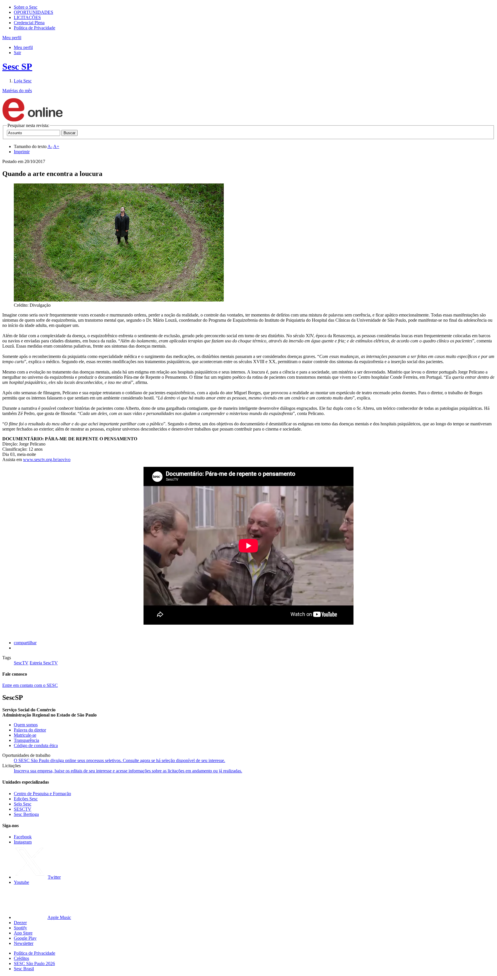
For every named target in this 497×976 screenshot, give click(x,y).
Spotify (20, 927)
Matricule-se (25, 735)
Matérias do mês (17, 90)
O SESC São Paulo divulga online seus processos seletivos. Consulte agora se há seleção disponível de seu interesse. (119, 760)
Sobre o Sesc (25, 7)
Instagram (23, 841)
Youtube (21, 882)
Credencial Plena (29, 22)
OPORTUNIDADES (33, 12)
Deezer (20, 922)
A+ (56, 146)
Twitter (54, 877)
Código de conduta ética (36, 745)
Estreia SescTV (44, 662)
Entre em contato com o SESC (30, 685)
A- (49, 146)
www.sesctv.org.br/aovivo (46, 459)
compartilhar (25, 642)
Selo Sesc (22, 803)
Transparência (26, 740)
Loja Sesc (23, 80)
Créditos (21, 958)
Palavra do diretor (30, 729)
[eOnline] (32, 120)
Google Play (25, 938)
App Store (23, 932)
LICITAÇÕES (27, 17)
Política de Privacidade (34, 27)
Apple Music (59, 917)
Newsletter (23, 943)
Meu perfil (23, 47)
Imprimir (22, 151)
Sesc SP (17, 66)
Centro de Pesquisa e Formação (42, 793)
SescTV (21, 662)
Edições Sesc (26, 798)
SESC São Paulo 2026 (34, 963)
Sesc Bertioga (26, 814)
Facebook (23, 836)
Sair (17, 52)
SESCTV (22, 809)
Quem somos (26, 724)
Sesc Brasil (24, 968)
